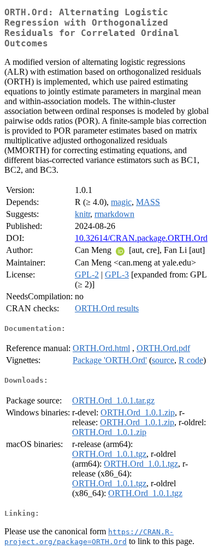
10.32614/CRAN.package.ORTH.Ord (141, 238)
